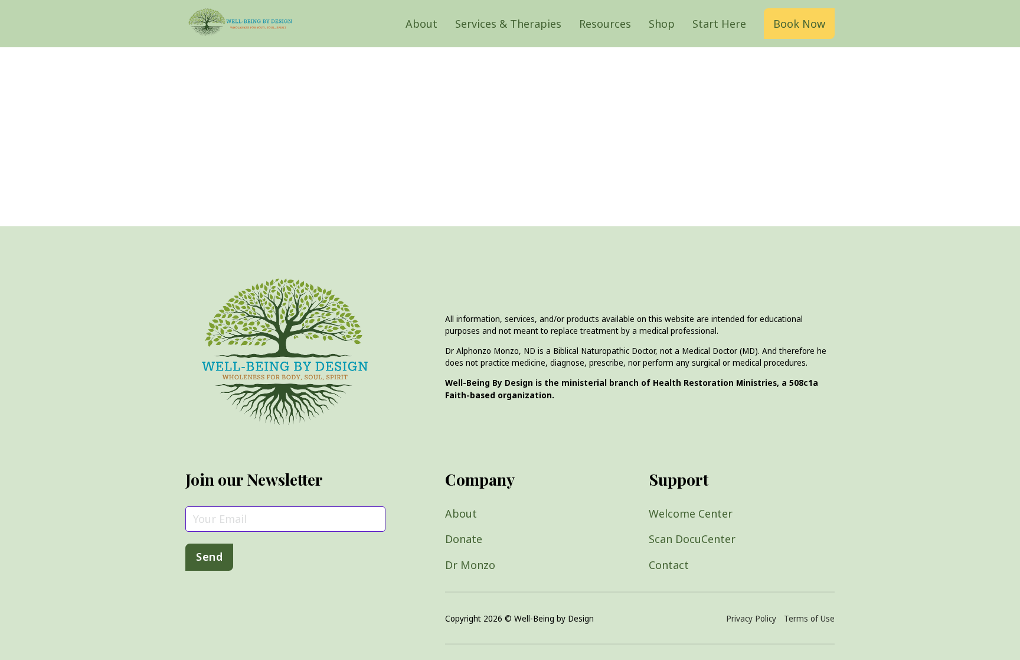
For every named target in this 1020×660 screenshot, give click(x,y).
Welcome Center (691, 513)
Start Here (719, 24)
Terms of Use (809, 618)
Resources (605, 24)
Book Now (799, 24)
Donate (463, 539)
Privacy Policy (751, 618)
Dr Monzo (470, 565)
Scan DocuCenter (692, 539)
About (421, 24)
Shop (662, 24)
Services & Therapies (508, 24)
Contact (669, 565)
